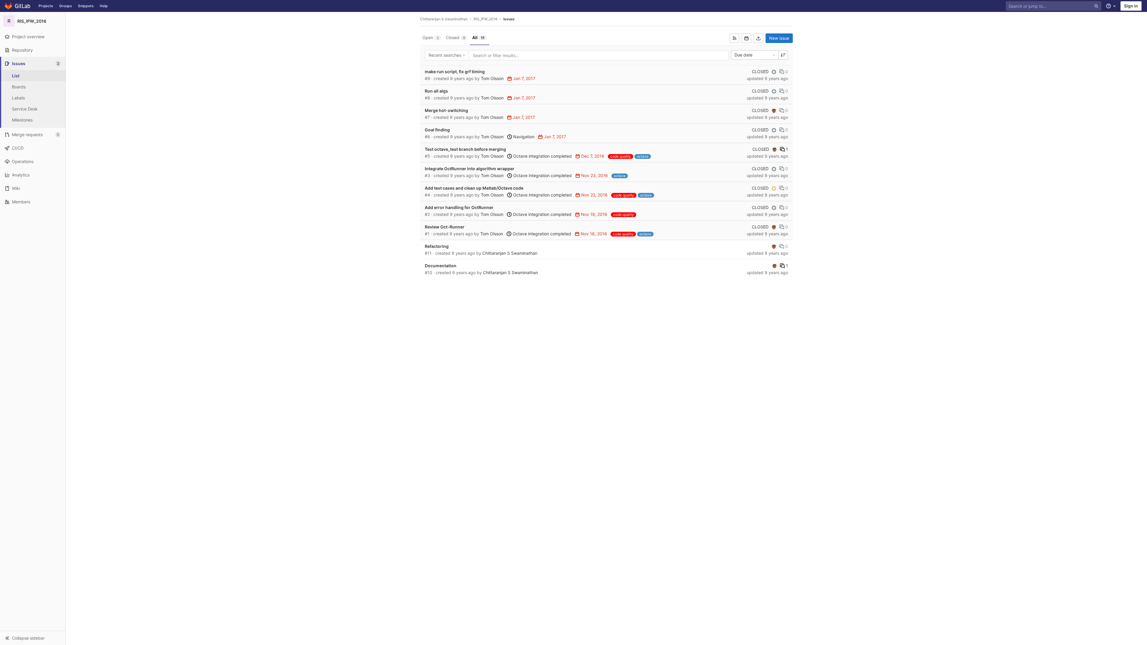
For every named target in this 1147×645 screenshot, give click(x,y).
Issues (509, 19)
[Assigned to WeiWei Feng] (774, 188)
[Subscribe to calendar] (746, 38)
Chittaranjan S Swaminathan (444, 19)
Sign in (1131, 5)
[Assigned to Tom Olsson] (774, 72)
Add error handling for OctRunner (459, 207)
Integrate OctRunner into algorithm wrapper (469, 168)
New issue (779, 38)
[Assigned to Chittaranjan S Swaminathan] (774, 110)
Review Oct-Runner (444, 226)
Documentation (440, 265)
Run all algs (436, 90)
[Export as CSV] (758, 38)
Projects (46, 6)
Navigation (523, 136)
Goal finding (437, 129)
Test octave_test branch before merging (465, 149)
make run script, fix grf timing (455, 71)
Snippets (86, 6)
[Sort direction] (783, 55)
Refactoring (437, 246)
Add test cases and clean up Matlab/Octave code (474, 188)
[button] (32, 638)
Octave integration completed (542, 156)
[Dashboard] (17, 5)
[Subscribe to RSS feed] (734, 38)
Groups (65, 6)
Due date (743, 54)
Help (104, 6)
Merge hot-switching (446, 110)
